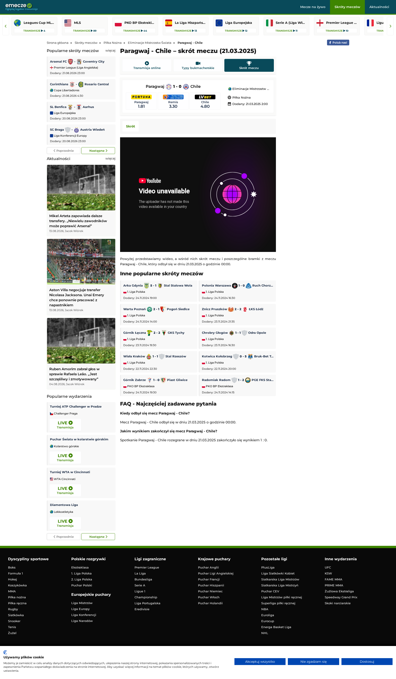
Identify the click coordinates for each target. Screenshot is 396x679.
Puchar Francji (209, 579)
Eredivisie (142, 609)
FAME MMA (333, 579)
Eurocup (267, 621)
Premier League (147, 567)
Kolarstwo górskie (66, 446)
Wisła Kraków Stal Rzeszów (154, 356)
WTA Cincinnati (64, 479)
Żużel (12, 633)
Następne (97, 150)
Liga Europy (80, 609)
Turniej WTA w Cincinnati (70, 472)
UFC (328, 567)
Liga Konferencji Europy (70, 135)
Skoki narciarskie (338, 603)
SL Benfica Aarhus (72, 107)
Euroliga (267, 615)
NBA (264, 609)
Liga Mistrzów (82, 603)
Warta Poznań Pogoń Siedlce (156, 309)
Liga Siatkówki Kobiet (277, 573)
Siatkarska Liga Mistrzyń (279, 585)
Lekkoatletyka (63, 511)
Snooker (14, 621)
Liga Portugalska (147, 603)
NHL (264, 633)
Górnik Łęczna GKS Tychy (153, 332)
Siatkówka (16, 615)
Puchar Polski (81, 585)
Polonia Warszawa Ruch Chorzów (238, 285)
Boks (12, 567)
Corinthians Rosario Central (79, 84)
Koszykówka (17, 585)
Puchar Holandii (210, 603)
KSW (328, 573)
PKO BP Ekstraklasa (140, 386)
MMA (12, 591)
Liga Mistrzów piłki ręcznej (281, 597)
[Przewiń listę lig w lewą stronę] (5, 26)
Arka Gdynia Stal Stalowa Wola (157, 285)
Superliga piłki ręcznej (278, 603)
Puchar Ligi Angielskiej (216, 573)
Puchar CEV (270, 591)
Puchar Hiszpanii (211, 585)
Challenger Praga (65, 413)
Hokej (12, 579)
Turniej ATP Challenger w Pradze (76, 406)
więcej (110, 50)
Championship (146, 597)
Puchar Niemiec (210, 591)
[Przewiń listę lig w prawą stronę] (390, 26)
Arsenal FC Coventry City (77, 61)
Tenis (12, 627)
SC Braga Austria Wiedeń (77, 129)
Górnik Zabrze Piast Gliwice (155, 380)
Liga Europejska (64, 113)
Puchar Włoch (209, 597)
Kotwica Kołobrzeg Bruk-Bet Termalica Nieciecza (238, 356)
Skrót (130, 126)
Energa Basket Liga (276, 627)
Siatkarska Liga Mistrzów (280, 579)
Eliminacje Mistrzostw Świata (250, 89)
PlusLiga (268, 567)
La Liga (140, 573)
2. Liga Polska (81, 579)
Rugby (13, 609)
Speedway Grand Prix (341, 597)
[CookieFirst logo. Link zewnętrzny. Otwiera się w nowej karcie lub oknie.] (5, 652)
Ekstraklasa (80, 567)
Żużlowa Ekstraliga (339, 591)
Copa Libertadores (66, 90)
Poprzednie (64, 150)
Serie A (140, 585)
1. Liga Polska (135, 291)
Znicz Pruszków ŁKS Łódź (232, 309)
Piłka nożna (17, 597)
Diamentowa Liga (64, 505)
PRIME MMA (334, 585)
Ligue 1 (140, 591)
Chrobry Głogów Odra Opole (234, 332)
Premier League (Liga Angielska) (75, 67)
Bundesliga (143, 579)
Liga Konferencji (83, 615)
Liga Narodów (82, 621)
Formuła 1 (15, 573)
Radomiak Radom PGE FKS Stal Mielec (238, 380)
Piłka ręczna (17, 603)
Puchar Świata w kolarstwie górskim (79, 439)
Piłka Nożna (239, 97)
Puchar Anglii (208, 567)
